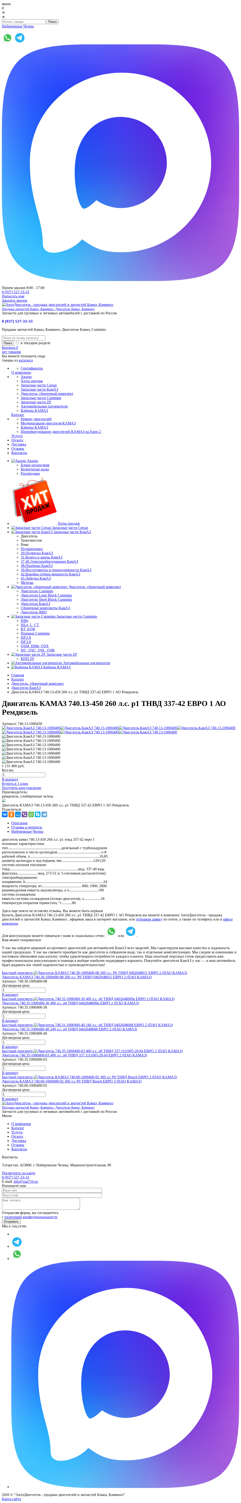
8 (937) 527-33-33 (15, 292)
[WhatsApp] (31, 814)
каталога (26, 360)
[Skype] (37, 814)
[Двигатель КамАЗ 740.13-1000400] (31, 728)
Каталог (17, 679)
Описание (19, 823)
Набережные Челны (18, 26)
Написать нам (13, 296)
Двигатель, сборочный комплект (37, 684)
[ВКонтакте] (5, 814)
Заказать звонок (14, 300)
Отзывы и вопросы (26, 827)
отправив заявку (149, 919)
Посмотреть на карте (18, 1173)
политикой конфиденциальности (30, 1217)
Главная (17, 675)
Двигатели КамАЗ (26, 688)
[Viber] (24, 814)
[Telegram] (44, 814)
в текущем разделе (35, 343)
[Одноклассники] (11, 814)
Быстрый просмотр (17, 973)
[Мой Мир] (18, 814)
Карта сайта (11, 1499)
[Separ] (4, 801)
